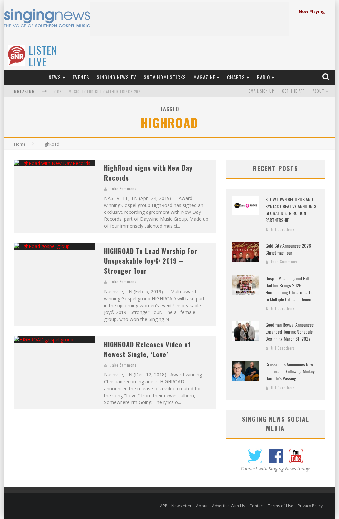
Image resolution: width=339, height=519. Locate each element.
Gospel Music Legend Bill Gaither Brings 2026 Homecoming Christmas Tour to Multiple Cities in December (292, 289)
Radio (263, 77)
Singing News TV (116, 77)
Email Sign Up (261, 91)
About (318, 91)
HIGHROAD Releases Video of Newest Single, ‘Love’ (147, 349)
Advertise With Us (228, 506)
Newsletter (181, 506)
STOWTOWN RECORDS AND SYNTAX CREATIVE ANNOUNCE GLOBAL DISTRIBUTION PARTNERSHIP (291, 209)
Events (81, 77)
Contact (256, 506)
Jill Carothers (283, 229)
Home (19, 144)
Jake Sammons (123, 188)
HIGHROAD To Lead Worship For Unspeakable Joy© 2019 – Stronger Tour (150, 261)
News (55, 77)
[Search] (326, 77)
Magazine (204, 77)
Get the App (293, 91)
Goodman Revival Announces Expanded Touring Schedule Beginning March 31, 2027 (290, 331)
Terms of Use (280, 506)
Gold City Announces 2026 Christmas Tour (288, 249)
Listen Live (43, 55)
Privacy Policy (310, 506)
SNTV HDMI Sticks (165, 77)
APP (163, 506)
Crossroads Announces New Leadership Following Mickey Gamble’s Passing (290, 371)
